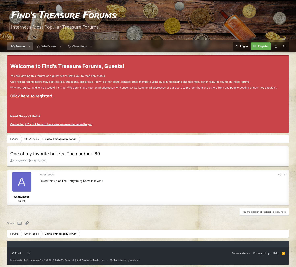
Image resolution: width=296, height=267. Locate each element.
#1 (285, 174)
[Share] (279, 174)
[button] (30, 46)
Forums (20, 46)
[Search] (284, 46)
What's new (48, 46)
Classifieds (79, 46)
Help (275, 253)
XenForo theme (118, 260)
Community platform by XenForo (42, 260)
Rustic (18, 253)
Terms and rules (241, 253)
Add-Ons (81, 260)
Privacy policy (261, 253)
